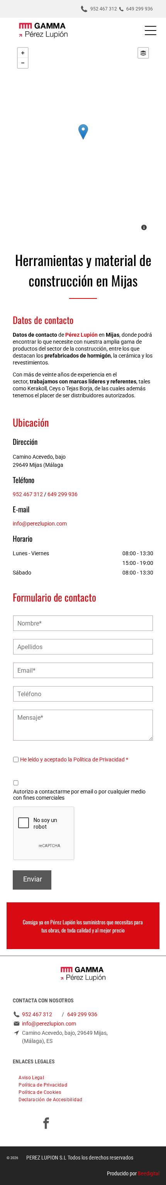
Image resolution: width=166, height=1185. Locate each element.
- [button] (23, 63)
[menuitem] (31, 1076)
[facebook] (45, 1124)
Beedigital (148, 1173)
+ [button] (23, 53)
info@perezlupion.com (40, 523)
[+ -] (82, 139)
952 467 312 (28, 494)
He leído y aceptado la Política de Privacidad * (74, 759)
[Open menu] (150, 30)
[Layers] (143, 53)
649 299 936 (62, 494)
